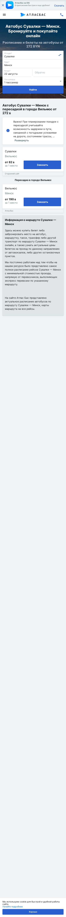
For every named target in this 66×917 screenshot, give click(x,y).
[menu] (4, 14)
